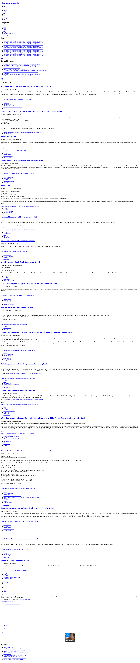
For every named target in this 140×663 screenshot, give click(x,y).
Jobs (5, 7)
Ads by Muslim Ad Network (7, 625)
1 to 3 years (6, 259)
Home (2, 79)
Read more (6, 447)
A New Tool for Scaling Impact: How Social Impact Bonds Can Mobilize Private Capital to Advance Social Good (43, 418)
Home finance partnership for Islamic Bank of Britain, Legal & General (28, 508)
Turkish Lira (6, 73)
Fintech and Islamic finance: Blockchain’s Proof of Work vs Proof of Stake (21, 72)
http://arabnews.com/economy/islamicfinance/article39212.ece (15, 549)
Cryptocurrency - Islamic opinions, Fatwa (13, 659)
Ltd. (4, 442)
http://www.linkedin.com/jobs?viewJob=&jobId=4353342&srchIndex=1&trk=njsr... (20, 206)
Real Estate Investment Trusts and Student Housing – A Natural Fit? (26, 86)
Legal (5, 235)
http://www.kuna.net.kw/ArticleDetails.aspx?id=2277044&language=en (17, 295)
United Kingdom (7, 104)
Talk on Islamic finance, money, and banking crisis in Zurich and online (20, 65)
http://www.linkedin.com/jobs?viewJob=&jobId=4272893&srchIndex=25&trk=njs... (20, 230)
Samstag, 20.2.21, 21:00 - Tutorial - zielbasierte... (15, 658)
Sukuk (5, 408)
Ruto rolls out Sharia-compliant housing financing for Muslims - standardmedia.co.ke (23, 41)
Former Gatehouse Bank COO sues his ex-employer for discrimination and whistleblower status (36, 332)
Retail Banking (7, 279)
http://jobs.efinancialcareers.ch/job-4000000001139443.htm (14, 150)
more (2, 58)
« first (5, 581)
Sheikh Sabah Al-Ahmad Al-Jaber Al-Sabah (14, 303)
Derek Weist (6, 386)
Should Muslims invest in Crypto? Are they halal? (15, 655)
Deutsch (5, 19)
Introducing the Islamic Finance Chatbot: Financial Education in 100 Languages (22, 64)
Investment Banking (8, 156)
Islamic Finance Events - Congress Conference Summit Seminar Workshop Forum (22, 132)
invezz (5, 108)
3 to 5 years (6, 237)
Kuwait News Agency (9, 304)
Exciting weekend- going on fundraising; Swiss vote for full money (19, 76)
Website (5, 445)
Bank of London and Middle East (11, 384)
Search (5, 18)
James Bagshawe (7, 358)
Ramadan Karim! (7, 654)
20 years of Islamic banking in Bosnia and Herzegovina (16, 652)
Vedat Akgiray (7, 413)
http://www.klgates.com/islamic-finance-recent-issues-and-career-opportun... (18, 488)
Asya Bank (6, 412)
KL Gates (6, 501)
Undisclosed (6, 213)
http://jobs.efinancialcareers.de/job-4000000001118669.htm (14, 324)
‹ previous (6, 582)
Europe (5, 101)
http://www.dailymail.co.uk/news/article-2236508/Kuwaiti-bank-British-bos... (18, 350)
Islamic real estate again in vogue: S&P (15, 560)
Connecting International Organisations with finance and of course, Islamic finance (22, 74)
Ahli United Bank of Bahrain (10, 105)
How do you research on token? (11, 651)
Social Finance (7, 444)
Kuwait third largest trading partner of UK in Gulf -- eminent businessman (29, 283)
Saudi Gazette (7, 415)
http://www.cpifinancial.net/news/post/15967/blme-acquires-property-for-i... (25, 373)
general (5, 498)
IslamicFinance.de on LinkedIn (7, 601)
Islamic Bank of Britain (9, 181)
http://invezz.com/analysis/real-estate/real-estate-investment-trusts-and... (17, 99)
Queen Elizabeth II (8, 301)
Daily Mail (6, 360)
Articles (5, 10)
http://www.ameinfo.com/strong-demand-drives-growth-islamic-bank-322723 (18, 173)
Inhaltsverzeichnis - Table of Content (12, 68)
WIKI (5, 15)
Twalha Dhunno (7, 359)
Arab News (6, 557)
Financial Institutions (8, 177)
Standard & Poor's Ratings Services (12, 577)
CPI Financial (7, 387)
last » (5, 591)
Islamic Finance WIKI (25, 599)
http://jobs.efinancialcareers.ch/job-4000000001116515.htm (14, 251)
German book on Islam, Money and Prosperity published (17, 650)
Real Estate (6, 103)
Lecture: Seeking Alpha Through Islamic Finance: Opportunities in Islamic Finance (32, 111)
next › (5, 590)
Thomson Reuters (8, 578)
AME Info (6, 182)
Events (5, 9)
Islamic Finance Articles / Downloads (12, 438)
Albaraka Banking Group (9, 411)
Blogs (5, 13)
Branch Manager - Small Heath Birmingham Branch (20, 262)
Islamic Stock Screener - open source (12, 656)
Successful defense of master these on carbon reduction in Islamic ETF (20, 66)
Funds (5, 382)
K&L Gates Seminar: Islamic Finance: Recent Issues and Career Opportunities (30, 451)
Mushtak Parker (7, 555)
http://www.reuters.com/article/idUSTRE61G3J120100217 (14, 570)
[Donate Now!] (70, 641)
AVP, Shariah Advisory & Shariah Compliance (18, 241)
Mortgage (6, 526)
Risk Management (8, 212)
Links (5, 11)
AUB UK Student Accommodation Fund (13, 107)
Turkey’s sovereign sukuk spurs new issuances (18, 390)
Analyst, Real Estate (8, 137)
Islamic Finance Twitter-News (13, 604)
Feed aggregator (7, 35)
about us (5, 17)
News (5, 6)
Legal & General (7, 530)
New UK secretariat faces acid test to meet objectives (20, 539)
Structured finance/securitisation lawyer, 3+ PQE (19, 217)
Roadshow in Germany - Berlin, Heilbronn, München (16, 648)
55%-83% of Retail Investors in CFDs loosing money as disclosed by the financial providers (25, 70)
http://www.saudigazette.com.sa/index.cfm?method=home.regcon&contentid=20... (27, 399)
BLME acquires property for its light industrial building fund (24, 364)
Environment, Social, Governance (11, 436)
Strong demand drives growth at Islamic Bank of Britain (22, 160)
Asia (5, 407)
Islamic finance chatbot (9, 647)
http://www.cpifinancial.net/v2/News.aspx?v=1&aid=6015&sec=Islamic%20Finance (20, 521)
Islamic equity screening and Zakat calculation (14, 69)
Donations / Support (8, 33)
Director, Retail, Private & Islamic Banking (17, 307)
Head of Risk (5, 185)
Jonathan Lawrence (8, 502)
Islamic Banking (7, 178)
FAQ (5, 14)
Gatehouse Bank (7, 157)
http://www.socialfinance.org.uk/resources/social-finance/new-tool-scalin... (18, 433)
